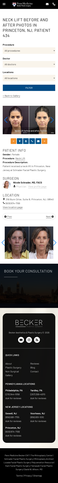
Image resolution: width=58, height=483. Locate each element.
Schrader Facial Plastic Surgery (19, 459)
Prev (9, 216)
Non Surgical (12, 371)
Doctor (6, 58)
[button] (6, 120)
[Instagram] (29, 340)
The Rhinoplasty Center (42, 455)
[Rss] (37, 340)
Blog (32, 367)
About (8, 363)
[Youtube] (21, 340)
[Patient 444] (13, 141)
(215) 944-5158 (12, 394)
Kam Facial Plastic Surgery (17, 465)
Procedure (8, 44)
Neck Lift (20, 158)
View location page (13, 207)
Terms (19, 475)
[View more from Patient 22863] (29, 242)
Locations (8, 72)
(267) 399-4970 (38, 394)
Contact (34, 371)
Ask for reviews (13, 398)
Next (48, 216)
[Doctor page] (26, 141)
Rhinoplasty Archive (43, 459)
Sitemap (37, 475)
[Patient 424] (44, 141)
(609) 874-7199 (12, 431)
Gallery (9, 375)
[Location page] (20, 141)
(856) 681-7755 (12, 417)
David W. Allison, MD (33, 469)
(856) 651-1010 (37, 417)
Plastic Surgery (13, 367)
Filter (29, 87)
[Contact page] (38, 141)
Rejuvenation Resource (43, 462)
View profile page (37, 186)
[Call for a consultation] (32, 141)
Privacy (28, 475)
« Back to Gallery (11, 95)
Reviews (34, 363)
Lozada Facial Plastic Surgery (17, 462)
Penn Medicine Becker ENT (17, 455)
